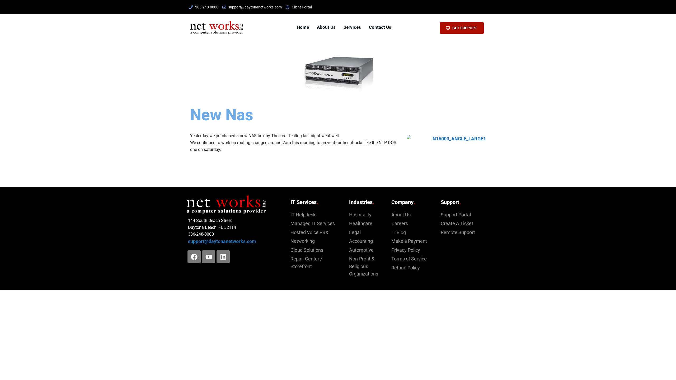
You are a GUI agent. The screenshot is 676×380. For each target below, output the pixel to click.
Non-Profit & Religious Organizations (363, 266)
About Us (326, 27)
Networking (302, 241)
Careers (399, 223)
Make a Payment (409, 241)
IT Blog (398, 232)
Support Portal (456, 214)
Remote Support (458, 232)
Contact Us (380, 27)
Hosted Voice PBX (309, 232)
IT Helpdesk (303, 214)
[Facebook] (194, 256)
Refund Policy (405, 267)
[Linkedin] (223, 256)
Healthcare (360, 223)
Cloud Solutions (306, 250)
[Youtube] (208, 256)
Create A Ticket (457, 223)
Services (352, 27)
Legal (355, 232)
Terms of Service (409, 259)
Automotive (361, 250)
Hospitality (360, 214)
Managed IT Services (312, 223)
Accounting (361, 241)
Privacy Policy (405, 250)
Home (303, 27)
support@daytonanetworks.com (222, 241)
